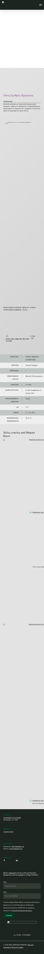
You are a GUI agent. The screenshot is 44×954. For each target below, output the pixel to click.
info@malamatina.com (18, 846)
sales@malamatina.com (16, 849)
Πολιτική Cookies (17, 947)
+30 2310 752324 (8, 832)
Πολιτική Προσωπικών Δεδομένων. (22, 910)
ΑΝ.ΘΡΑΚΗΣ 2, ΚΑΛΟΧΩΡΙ (12, 818)
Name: (5, 882)
